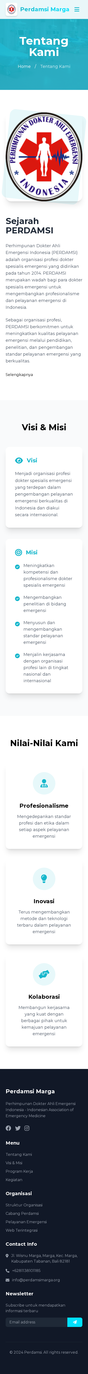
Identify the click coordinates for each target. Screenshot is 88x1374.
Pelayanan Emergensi (26, 1222)
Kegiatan (14, 1180)
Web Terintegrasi (22, 1230)
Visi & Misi (14, 1163)
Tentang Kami (19, 1154)
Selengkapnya (19, 374)
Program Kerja (19, 1171)
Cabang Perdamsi (22, 1213)
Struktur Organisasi (24, 1205)
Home (24, 66)
